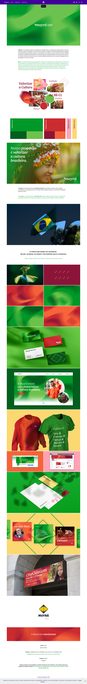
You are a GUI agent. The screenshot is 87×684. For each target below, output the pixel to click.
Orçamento (24, 2)
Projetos (6, 2)
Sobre (12, 2)
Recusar (43, 681)
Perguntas (17, 2)
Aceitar (80, 680)
